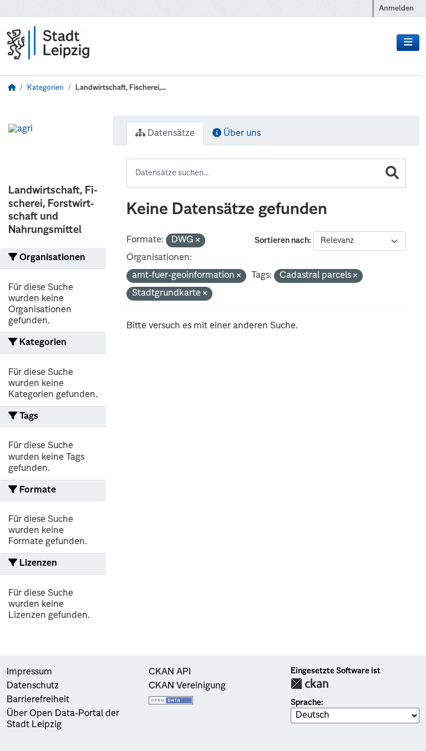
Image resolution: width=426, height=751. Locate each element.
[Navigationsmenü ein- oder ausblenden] (408, 42)
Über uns (241, 133)
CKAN (309, 683)
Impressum (29, 672)
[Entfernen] (198, 241)
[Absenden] (392, 173)
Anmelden (396, 8)
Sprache (306, 703)
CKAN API (170, 672)
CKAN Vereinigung (187, 686)
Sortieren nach (282, 241)
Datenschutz (33, 686)
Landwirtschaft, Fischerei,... (120, 88)
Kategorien (45, 88)
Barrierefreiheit (38, 700)
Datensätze (170, 133)
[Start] (12, 88)
